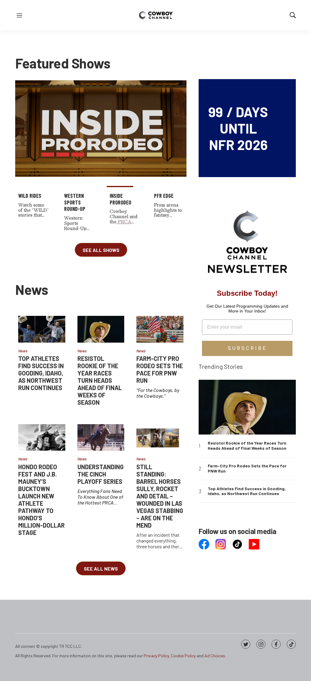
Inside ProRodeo (120, 199)
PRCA (124, 221)
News (22, 350)
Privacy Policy (156, 655)
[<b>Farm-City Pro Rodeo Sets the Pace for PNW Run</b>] (159, 329)
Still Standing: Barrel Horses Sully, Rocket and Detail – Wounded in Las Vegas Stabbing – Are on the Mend (159, 496)
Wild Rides (29, 195)
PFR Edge (163, 195)
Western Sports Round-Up (74, 202)
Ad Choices (214, 655)
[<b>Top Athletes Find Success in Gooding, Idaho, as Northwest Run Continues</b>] (41, 329)
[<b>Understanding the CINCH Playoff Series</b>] (101, 437)
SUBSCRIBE (247, 348)
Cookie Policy (183, 655)
